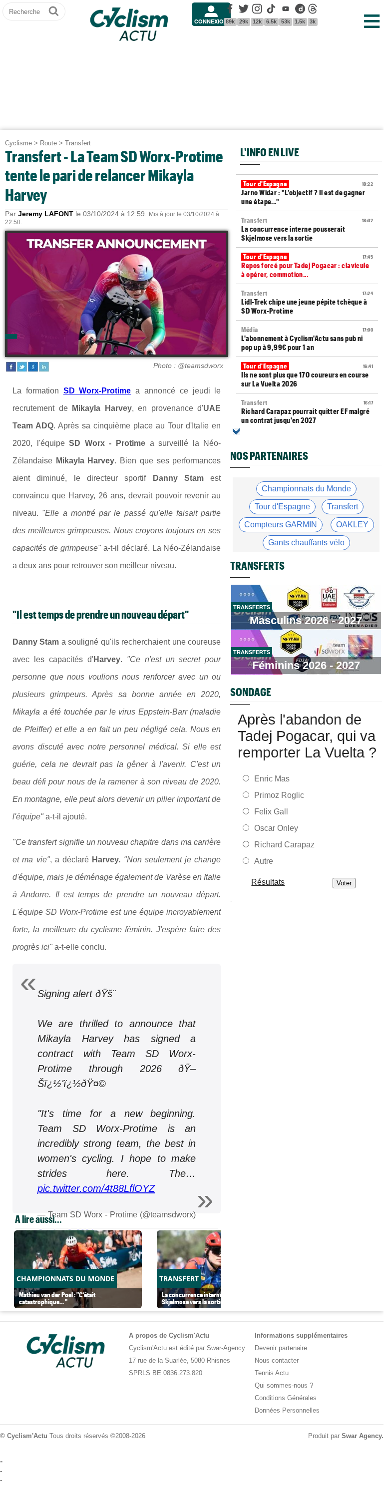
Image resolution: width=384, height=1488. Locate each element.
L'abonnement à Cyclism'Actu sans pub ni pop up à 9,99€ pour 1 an (307, 339)
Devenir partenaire (281, 1348)
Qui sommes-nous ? (284, 1385)
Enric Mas (272, 778)
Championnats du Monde (306, 488)
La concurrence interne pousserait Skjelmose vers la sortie (307, 229)
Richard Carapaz (284, 844)
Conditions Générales (286, 1398)
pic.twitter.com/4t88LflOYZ (96, 1188)
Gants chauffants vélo (306, 542)
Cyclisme (18, 143)
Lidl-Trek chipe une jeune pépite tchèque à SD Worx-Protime (307, 302)
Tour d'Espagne (282, 506)
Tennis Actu (272, 1373)
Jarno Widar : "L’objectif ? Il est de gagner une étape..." (307, 193)
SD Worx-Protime (97, 390)
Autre (263, 861)
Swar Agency (362, 1436)
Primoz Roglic (279, 795)
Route (48, 143)
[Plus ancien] (236, 431)
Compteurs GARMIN (280, 524)
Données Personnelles (287, 1410)
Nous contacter (277, 1360)
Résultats (268, 882)
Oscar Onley (276, 828)
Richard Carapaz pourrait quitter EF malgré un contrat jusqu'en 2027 (307, 411)
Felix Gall (271, 811)
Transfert (78, 143)
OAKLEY (352, 524)
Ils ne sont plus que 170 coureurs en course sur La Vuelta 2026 (307, 375)
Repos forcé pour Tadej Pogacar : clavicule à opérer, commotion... (307, 266)
